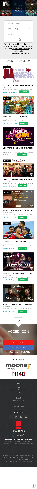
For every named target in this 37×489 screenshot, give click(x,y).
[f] (11, 417)
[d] (21, 417)
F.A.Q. (18, 403)
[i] (26, 417)
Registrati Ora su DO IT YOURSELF (18, 352)
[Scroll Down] (19, 320)
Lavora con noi (18, 401)
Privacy (18, 392)
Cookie (18, 395)
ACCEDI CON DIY (18, 342)
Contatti (18, 398)
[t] (16, 417)
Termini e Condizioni (18, 390)
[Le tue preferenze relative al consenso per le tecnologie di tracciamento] (33, 485)
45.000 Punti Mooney (21, 49)
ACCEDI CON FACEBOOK (18, 347)
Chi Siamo (18, 387)
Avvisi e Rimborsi (19, 406)
